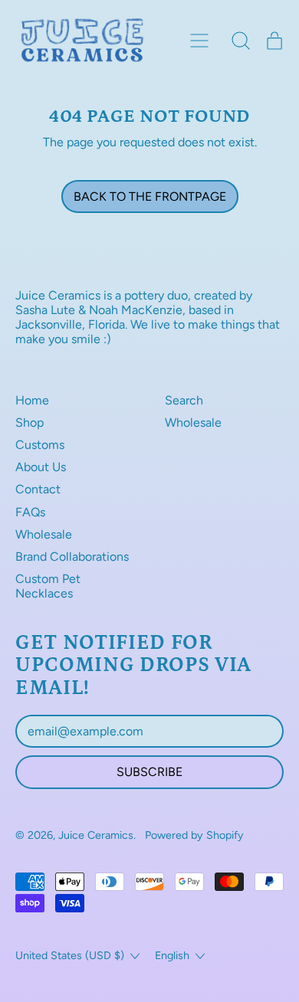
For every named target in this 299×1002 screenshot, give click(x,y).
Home (32, 400)
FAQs (30, 512)
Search (184, 400)
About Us (40, 467)
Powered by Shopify (194, 835)
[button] (241, 40)
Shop (29, 422)
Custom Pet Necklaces (47, 586)
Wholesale (43, 534)
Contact (38, 489)
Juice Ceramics (95, 835)
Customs (39, 444)
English (172, 955)
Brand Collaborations (72, 556)
